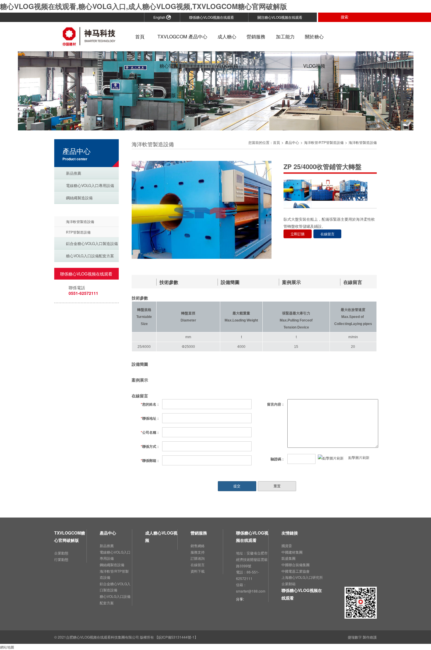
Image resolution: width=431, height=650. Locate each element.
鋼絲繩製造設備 (79, 197)
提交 (236, 486)
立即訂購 (298, 233)
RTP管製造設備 (78, 231)
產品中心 (198, 36)
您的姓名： (150, 404)
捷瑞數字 (355, 636)
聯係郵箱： (150, 460)
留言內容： (276, 404)
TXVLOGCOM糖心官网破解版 (168, 42)
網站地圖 (7, 646)
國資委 (286, 545)
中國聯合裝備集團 (295, 564)
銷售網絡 (198, 545)
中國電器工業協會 (295, 571)
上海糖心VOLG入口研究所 (302, 577)
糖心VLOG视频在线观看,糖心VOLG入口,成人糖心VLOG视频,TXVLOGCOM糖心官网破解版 (143, 6)
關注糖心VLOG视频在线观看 (281, 17)
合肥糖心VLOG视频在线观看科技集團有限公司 (102, 636)
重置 (277, 486)
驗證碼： (278, 459)
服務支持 (198, 551)
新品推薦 (73, 173)
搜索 (347, 17)
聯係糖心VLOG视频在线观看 (213, 17)
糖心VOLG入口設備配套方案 (90, 255)
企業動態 (61, 552)
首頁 (140, 36)
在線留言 (327, 233)
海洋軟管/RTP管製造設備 (87, 210)
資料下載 (198, 571)
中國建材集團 (292, 551)
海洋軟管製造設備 (80, 221)
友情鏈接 (289, 533)
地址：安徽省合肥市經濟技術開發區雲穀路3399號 (252, 559)
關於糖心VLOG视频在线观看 (314, 42)
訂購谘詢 (198, 558)
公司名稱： (150, 432)
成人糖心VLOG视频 (227, 42)
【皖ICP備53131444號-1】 (176, 636)
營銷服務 (256, 36)
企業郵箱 (288, 583)
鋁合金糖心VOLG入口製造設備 (92, 243)
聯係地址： (150, 418)
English (159, 17)
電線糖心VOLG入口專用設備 (90, 185)
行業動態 (61, 559)
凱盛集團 (288, 558)
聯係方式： (150, 446)
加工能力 (285, 36)
